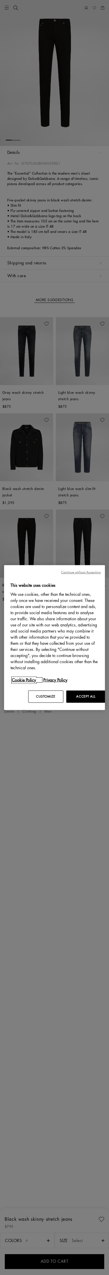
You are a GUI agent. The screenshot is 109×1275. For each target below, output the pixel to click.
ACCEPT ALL (85, 696)
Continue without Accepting (81, 572)
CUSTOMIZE (45, 696)
